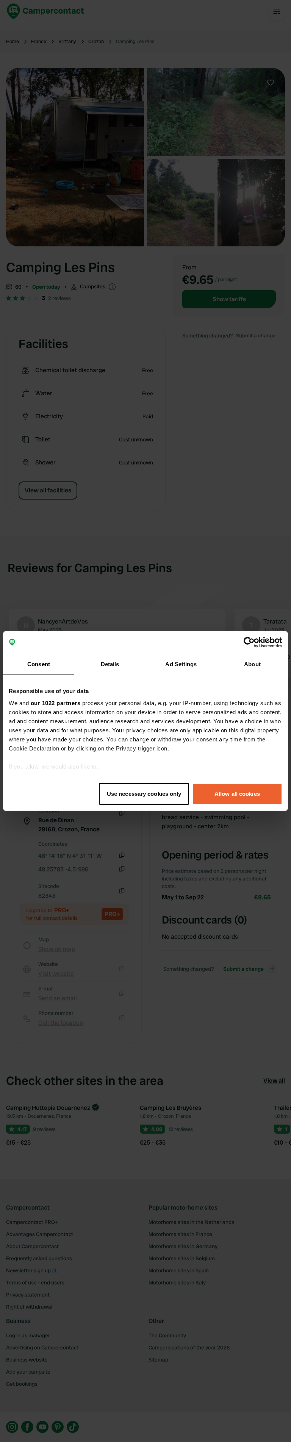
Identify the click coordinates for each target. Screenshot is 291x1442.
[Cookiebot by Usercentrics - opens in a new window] (249, 642)
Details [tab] (110, 664)
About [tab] (252, 664)
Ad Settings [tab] (181, 664)
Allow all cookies (237, 794)
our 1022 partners (56, 703)
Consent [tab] (38, 664)
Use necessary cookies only (144, 794)
